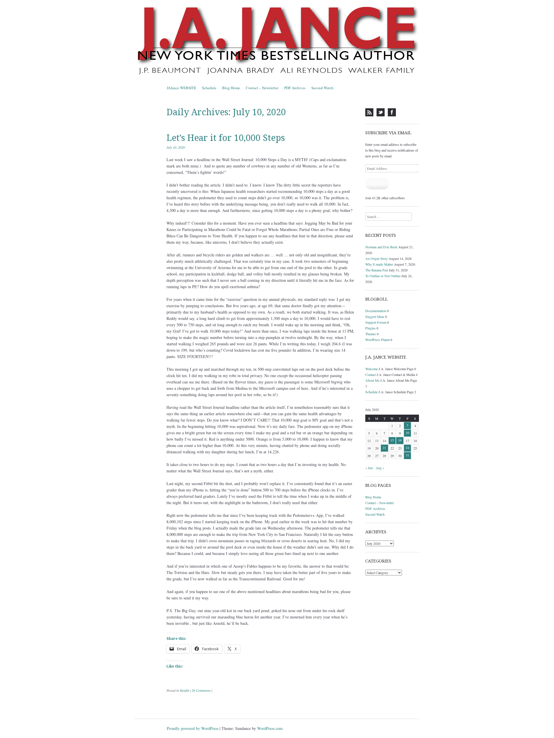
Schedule (209, 87)
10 (407, 432)
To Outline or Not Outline (382, 275)
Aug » (380, 467)
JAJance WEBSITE (181, 87)
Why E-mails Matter (379, 264)
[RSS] (369, 112)
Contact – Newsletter (262, 87)
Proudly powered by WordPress (192, 728)
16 (400, 440)
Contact (370, 374)
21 (384, 447)
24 (407, 447)
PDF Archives (295, 87)
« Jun (369, 467)
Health (184, 690)
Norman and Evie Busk (381, 247)
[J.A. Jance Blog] (277, 42)
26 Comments (201, 690)
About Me (372, 380)
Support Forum (375, 322)
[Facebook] (392, 112)
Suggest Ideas (374, 316)
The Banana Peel (376, 270)
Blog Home (231, 87)
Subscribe (377, 183)
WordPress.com (269, 728)
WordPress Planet (377, 339)
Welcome (371, 368)
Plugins (370, 328)
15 (392, 440)
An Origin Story (376, 258)
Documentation (375, 310)
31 (407, 455)
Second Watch (322, 87)
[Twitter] (381, 112)
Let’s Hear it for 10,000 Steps (225, 138)
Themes (370, 333)
